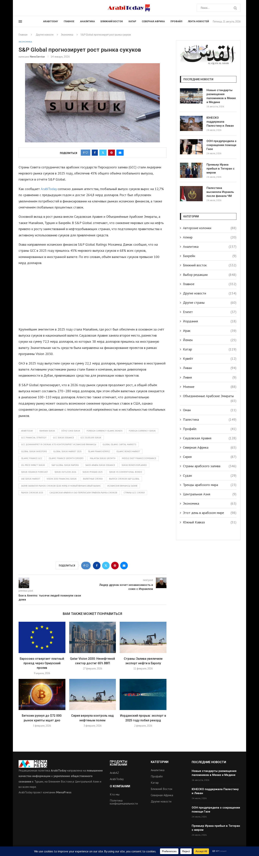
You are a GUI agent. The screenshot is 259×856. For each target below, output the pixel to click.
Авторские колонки (209, 228)
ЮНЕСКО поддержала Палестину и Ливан (220, 121)
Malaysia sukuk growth (102, 458)
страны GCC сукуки (134, 492)
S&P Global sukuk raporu (65, 465)
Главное (69, 21)
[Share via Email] (120, 153)
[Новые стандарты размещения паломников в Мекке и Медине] (191, 95)
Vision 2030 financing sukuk (62, 478)
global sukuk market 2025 (67, 451)
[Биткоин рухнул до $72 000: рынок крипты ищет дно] (42, 694)
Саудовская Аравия (209, 438)
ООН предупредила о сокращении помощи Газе (221, 145)
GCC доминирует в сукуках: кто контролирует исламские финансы (58, 444)
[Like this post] (86, 153)
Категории (159, 762)
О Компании (120, 786)
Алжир (209, 237)
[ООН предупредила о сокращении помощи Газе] (191, 146)
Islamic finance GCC (31, 458)
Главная (23, 34)
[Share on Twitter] (103, 153)
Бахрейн (209, 256)
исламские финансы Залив (122, 485)
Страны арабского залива (209, 466)
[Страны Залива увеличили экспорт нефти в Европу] (143, 637)
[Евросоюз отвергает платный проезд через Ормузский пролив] (42, 637)
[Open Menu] (20, 21)
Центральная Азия (209, 494)
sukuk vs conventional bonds (125, 472)
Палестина (209, 419)
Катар (132, 21)
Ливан (209, 368)
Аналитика (87, 21)
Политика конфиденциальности (124, 802)
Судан (209, 475)
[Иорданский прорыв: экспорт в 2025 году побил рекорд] (143, 694)
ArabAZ (114, 772)
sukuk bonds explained (134, 465)
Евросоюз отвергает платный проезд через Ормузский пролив (42, 663)
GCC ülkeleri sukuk (90, 437)
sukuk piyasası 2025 (92, 472)
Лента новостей (198, 21)
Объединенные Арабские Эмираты (209, 396)
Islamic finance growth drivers (66, 458)
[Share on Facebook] (95, 153)
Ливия (209, 377)
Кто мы (114, 794)
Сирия (209, 456)
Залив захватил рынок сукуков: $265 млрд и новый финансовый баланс (61, 485)
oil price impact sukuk (33, 465)
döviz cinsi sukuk (70, 430)
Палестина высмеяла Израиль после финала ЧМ (220, 192)
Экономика (67, 34)
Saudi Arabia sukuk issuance (100, 465)
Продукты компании (118, 763)
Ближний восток (111, 21)
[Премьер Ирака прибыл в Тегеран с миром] (191, 170)
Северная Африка (153, 21)
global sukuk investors (34, 451)
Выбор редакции (209, 274)
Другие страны (209, 302)
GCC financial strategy (33, 437)
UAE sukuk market (30, 478)
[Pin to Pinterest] (111, 153)
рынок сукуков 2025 (32, 492)
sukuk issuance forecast (34, 472)
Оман (209, 410)
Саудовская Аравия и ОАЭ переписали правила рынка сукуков (83, 492)
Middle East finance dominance (139, 458)
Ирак (209, 330)
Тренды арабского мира (209, 485)
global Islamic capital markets (119, 444)
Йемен (209, 340)
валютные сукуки (93, 478)
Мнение (209, 386)
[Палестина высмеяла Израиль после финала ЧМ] (191, 193)
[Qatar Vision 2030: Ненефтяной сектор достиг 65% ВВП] (92, 637)
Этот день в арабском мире (209, 512)
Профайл (176, 21)
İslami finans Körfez (99, 451)
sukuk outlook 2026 (65, 472)
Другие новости (44, 34)
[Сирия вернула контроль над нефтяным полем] (92, 694)
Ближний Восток (161, 788)
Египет (209, 312)
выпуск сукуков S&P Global (124, 478)
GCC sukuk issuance (63, 437)
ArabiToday (50, 21)
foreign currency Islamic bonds (104, 430)
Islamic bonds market (128, 451)
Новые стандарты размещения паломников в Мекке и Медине (221, 96)
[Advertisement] (92, 296)
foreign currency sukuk (142, 430)
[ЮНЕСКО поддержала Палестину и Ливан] (191, 123)
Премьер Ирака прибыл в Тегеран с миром (220, 168)
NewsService (37, 56)
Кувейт (209, 358)
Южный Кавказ (209, 522)
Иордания (209, 321)
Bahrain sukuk (47, 430)
